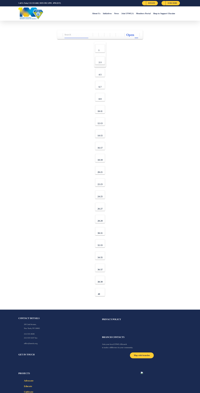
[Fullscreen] (107, 34)
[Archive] (60, 34)
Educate (28, 386)
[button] (178, 13)
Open (130, 35)
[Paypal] (26, 362)
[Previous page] (118, 34)
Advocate (28, 380)
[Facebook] (19, 362)
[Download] (101, 34)
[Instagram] (30, 362)
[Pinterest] (34, 362)
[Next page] (122, 34)
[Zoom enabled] (113, 34)
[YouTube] (23, 362)
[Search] (90, 34)
